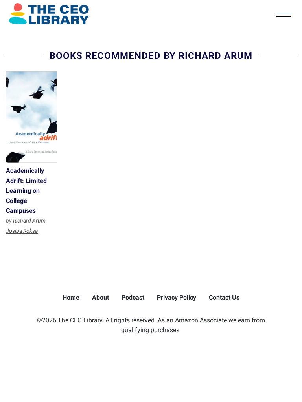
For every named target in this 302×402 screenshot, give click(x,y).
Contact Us (224, 297)
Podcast (133, 297)
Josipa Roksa (22, 231)
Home (71, 297)
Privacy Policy (176, 297)
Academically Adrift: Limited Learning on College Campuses (31, 117)
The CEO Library (49, 13)
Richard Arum (29, 220)
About (100, 297)
